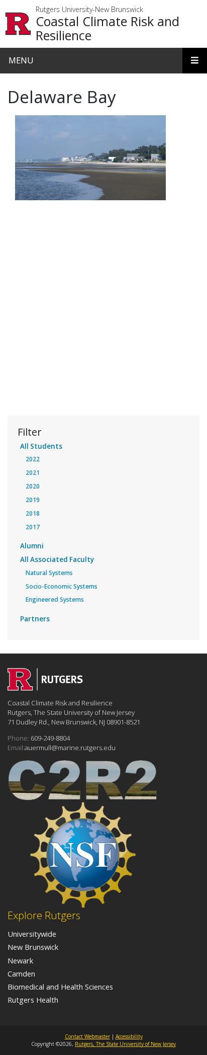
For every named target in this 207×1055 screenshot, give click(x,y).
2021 (33, 472)
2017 (33, 527)
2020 (33, 486)
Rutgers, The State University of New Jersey (125, 1043)
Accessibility (129, 1036)
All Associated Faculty (57, 559)
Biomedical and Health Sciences (60, 987)
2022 (33, 459)
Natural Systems (49, 573)
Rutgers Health (33, 1000)
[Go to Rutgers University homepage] (18, 24)
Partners (35, 618)
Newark (20, 960)
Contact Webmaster (87, 1036)
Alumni (32, 545)
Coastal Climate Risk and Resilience (107, 28)
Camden (21, 973)
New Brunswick (33, 947)
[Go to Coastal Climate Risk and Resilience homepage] (45, 688)
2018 (33, 513)
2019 (33, 500)
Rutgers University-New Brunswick (89, 10)
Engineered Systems (55, 599)
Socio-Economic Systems (61, 586)
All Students (41, 446)
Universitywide (32, 934)
